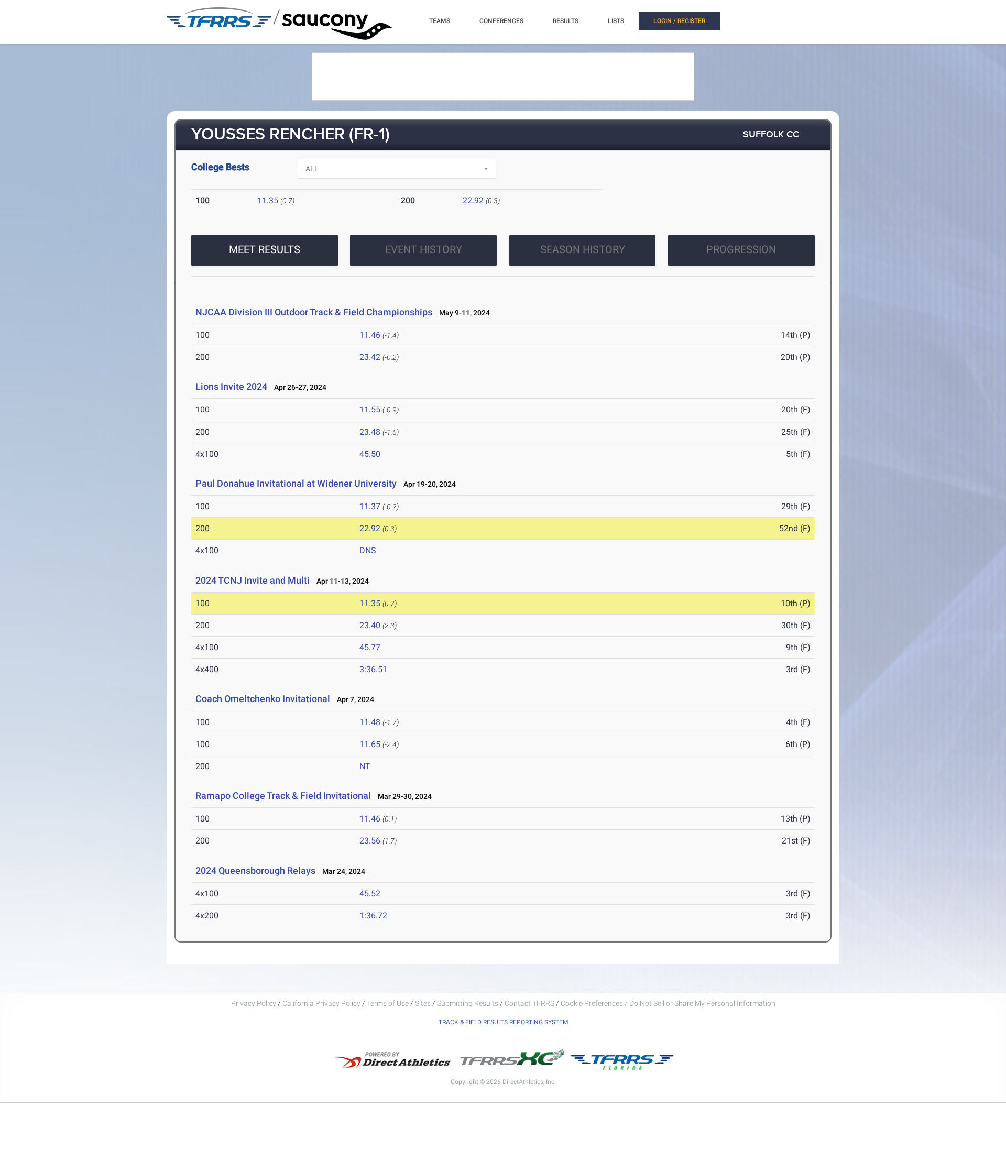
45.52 (369, 894)
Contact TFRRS (530, 1003)
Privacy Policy (253, 1003)
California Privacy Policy (321, 1003)
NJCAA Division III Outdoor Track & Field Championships (313, 311)
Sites (423, 1003)
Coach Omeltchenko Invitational (262, 698)
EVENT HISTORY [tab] (423, 249)
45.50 (369, 454)
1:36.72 (373, 916)
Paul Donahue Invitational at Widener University (296, 483)
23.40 (369, 625)
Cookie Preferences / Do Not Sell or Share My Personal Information (668, 1003)
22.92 (473, 200)
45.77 (369, 647)
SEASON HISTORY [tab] (582, 249)
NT (364, 766)
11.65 (369, 744)
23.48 (369, 432)
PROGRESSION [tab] (741, 249)
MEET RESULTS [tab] (264, 249)
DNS (367, 550)
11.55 (369, 409)
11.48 (369, 722)
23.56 (369, 841)
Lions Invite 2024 (231, 386)
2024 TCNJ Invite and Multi (252, 580)
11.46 (369, 335)
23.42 (369, 357)
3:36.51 (373, 669)
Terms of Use (388, 1003)
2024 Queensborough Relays (255, 870)
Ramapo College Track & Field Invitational (283, 795)
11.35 (267, 200)
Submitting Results (467, 1003)
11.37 (369, 506)
